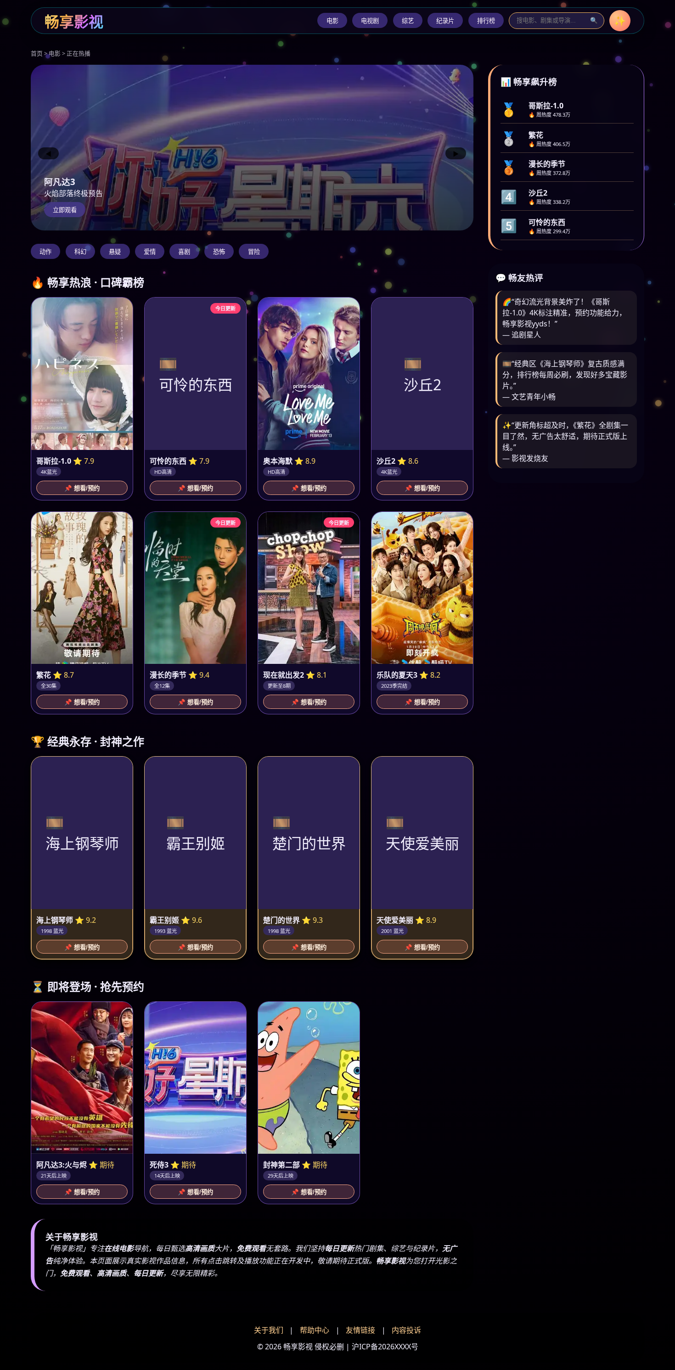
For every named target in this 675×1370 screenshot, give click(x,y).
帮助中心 (314, 1330)
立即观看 (65, 210)
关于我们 (268, 1330)
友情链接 (360, 1330)
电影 (332, 20)
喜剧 (184, 251)
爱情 (150, 251)
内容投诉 (406, 1330)
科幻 (80, 251)
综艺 (408, 20)
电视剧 (370, 20)
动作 (45, 251)
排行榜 (486, 20)
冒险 (254, 251)
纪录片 (445, 20)
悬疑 (115, 251)
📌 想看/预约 (82, 488)
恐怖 (219, 251)
